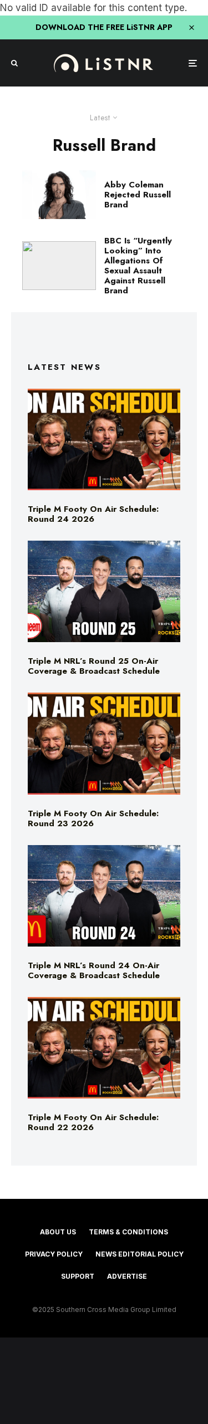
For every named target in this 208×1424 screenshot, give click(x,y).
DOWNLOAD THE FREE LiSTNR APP (104, 27)
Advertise (127, 1276)
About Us (58, 1232)
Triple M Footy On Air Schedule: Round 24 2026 (93, 514)
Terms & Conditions (128, 1232)
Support (77, 1276)
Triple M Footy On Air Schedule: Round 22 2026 (93, 1122)
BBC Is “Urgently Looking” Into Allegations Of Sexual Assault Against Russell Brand (138, 266)
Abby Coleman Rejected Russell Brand (137, 195)
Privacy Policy (54, 1254)
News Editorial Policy (139, 1254)
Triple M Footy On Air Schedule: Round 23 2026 (93, 818)
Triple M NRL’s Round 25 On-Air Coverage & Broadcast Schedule (94, 666)
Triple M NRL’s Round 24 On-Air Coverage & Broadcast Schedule (94, 970)
